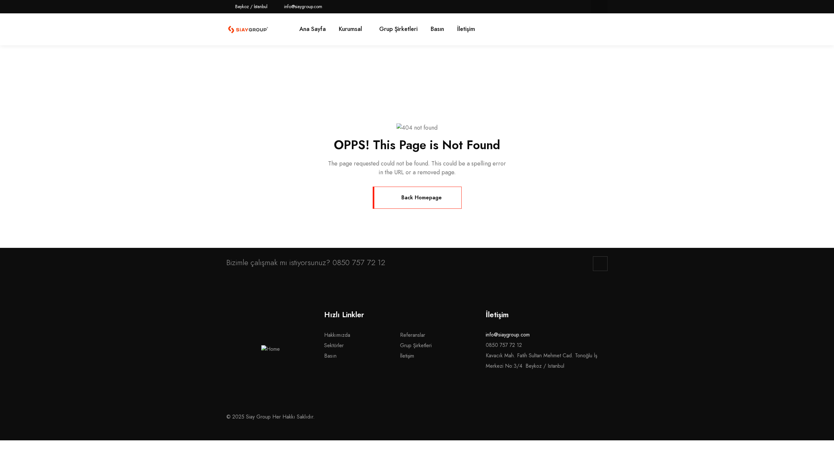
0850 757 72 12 (359, 262)
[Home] (248, 29)
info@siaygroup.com (508, 334)
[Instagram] (599, 7)
